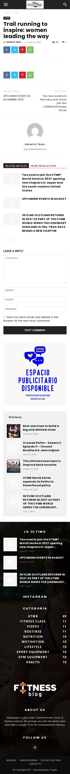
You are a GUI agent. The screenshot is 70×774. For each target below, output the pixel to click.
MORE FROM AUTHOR (43, 166)
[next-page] (11, 239)
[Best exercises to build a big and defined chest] (13, 431)
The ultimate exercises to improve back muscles (42, 463)
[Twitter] (14, 49)
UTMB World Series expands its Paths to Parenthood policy (38, 481)
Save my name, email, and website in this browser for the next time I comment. (30, 319)
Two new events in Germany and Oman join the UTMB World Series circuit (53, 103)
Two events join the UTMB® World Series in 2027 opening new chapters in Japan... (41, 543)
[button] (5, 4)
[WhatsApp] (30, 49)
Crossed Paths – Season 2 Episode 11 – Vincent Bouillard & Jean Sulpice (42, 446)
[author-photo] (35, 139)
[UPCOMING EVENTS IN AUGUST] (11, 203)
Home (6, 12)
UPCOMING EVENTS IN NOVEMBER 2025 (16, 97)
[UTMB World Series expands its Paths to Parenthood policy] (13, 483)
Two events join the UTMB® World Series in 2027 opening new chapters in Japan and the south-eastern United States (43, 182)
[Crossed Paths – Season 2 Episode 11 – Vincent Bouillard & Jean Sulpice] (13, 448)
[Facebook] (6, 49)
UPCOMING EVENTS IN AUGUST (44, 199)
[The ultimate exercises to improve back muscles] (13, 466)
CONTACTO (35, 763)
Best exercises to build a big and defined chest (41, 428)
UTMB (16, 12)
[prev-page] (5, 239)
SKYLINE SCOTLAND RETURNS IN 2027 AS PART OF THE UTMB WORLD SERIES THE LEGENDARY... (41, 501)
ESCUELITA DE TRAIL (51, 760)
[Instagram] (35, 747)
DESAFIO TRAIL (13, 42)
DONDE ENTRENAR (29, 760)
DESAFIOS (11, 760)
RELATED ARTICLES (16, 166)
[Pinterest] (22, 49)
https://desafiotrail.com (35, 149)
